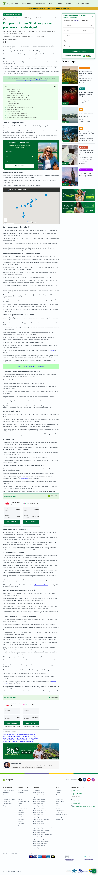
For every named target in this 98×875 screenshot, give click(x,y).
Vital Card (20, 810)
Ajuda (68, 3)
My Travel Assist (22, 808)
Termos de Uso (7, 801)
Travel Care (21, 817)
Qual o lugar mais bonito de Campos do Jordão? (18, 113)
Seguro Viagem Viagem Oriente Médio (42, 834)
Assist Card (21, 797)
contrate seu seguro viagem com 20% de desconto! (31, 80)
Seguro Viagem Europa (38, 792)
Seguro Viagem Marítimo (39, 837)
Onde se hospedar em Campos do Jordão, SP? (17, 97)
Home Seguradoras (23, 790)
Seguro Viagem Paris (38, 803)
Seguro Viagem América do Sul (40, 817)
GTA (19, 806)
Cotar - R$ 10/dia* (12, 522)
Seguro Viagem (26, 3)
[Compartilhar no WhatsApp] (3, 42)
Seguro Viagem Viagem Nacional (41, 830)
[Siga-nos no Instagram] (93, 780)
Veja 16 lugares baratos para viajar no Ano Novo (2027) (19, 736)
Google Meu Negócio (8, 806)
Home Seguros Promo (8, 790)
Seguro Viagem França (38, 808)
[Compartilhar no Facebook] (5, 42)
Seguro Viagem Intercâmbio (40, 843)
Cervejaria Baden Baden (13, 103)
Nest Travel (21, 819)
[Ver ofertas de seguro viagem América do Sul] (31, 759)
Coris (19, 795)
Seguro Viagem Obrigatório (40, 839)
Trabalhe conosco (7, 803)
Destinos (58, 792)
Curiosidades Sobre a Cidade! (13, 111)
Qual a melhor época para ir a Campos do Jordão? (18, 95)
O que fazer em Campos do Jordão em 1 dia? (17, 115)
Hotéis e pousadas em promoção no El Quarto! (31, 366)
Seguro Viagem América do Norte (41, 797)
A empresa (6, 792)
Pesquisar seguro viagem (78, 51)
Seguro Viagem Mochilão (39, 845)
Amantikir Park (11, 105)
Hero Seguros (21, 812)
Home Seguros (36, 790)
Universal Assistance (23, 801)
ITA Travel (21, 799)
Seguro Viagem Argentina (39, 810)
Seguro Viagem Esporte (39, 848)
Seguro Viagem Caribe (38, 814)
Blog (50, 3)
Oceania (58, 808)
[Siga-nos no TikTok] (79, 780)
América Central (60, 801)
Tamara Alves (6, 36)
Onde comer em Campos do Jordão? (15, 109)
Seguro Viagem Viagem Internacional (42, 828)
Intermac (20, 821)
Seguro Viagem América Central (41, 819)
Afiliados (5, 797)
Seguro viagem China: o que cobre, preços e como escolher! (20, 738)
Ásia (57, 806)
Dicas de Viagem (60, 812)
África (57, 803)
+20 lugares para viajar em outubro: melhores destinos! (19, 735)
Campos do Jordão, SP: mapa (14, 91)
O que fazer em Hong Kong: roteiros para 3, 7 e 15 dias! (19, 740)
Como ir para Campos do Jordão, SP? (15, 93)
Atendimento (6, 795)
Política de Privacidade (9, 799)
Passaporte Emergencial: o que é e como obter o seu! (18, 741)
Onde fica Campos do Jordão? (13, 89)
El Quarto (51, 350)
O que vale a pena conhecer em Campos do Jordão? (18, 99)
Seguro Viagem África (38, 823)
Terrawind (21, 823)
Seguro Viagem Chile (38, 812)
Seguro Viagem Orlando (39, 801)
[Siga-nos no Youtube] (88, 780)
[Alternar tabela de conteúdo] (54, 87)
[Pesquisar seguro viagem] (94, 871)
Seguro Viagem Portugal (39, 806)
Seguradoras (40, 3)
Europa (58, 795)
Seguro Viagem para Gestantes (41, 841)
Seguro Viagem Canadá (39, 799)
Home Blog (59, 790)
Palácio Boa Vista (12, 101)
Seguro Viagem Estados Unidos (41, 795)
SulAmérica (21, 792)
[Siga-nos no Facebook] (84, 780)
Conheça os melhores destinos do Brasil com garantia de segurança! (22, 117)
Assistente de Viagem (61, 814)
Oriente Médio (59, 810)
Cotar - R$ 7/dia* (31, 522)
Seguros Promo (24, 478)
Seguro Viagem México (38, 821)
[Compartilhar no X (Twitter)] (7, 42)
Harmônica (21, 814)
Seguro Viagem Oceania (39, 832)
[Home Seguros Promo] (10, 4)
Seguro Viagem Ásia (38, 825)
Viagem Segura (60, 817)
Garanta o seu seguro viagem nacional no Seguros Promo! (20, 107)
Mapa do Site (59, 819)
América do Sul (60, 799)
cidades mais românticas (41, 585)
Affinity (20, 803)
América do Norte (60, 797)
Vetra (19, 825)
